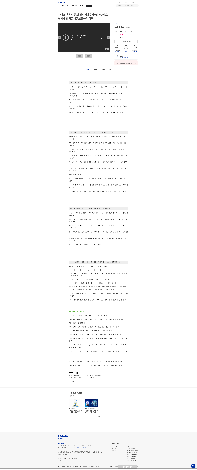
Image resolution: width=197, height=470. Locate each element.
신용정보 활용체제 (131, 459)
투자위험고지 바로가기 (80, 447)
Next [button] (108, 37)
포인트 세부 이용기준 (131, 461)
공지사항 (114, 448)
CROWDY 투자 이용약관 (132, 452)
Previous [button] (59, 37)
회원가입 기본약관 (131, 448)
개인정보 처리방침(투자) (132, 456)
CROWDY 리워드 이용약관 (132, 450)
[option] (84, 37)
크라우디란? (114, 446)
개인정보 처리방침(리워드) (132, 454)
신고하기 (74, 382)
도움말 (128, 446)
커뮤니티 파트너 (115, 450)
